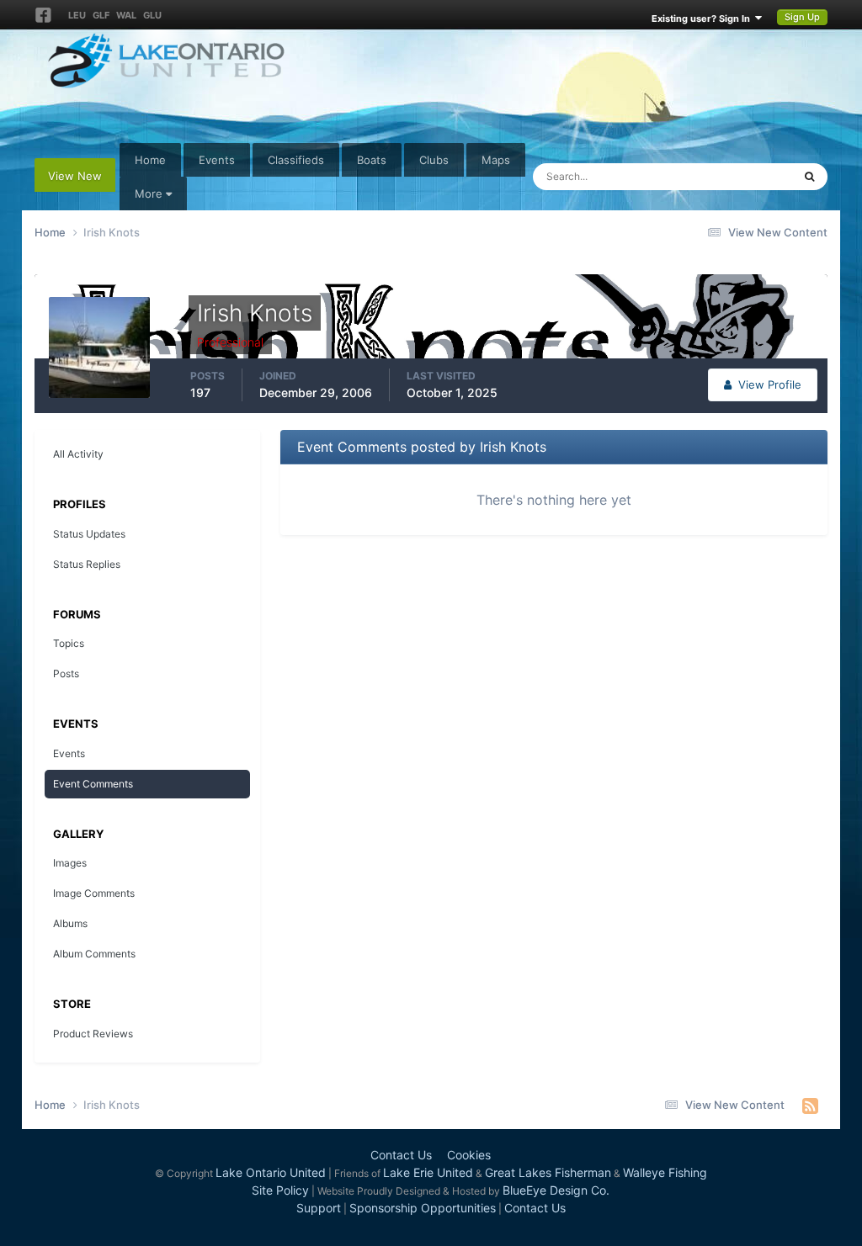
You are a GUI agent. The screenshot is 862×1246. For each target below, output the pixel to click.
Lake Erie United (428, 1172)
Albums (70, 923)
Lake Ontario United (271, 1172)
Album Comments (94, 953)
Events (217, 160)
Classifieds (296, 160)
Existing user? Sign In (703, 18)
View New (75, 176)
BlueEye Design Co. (556, 1190)
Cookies (469, 1155)
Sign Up (802, 17)
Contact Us (401, 1155)
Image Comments (94, 893)
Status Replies (86, 564)
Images (70, 862)
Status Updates (732, 176)
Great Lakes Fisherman (548, 1172)
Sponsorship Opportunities (422, 1208)
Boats (371, 160)
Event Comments (93, 783)
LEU (77, 15)
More (148, 193)
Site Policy (280, 1190)
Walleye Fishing (665, 1172)
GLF (101, 15)
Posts (66, 673)
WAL (126, 15)
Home (150, 160)
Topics (68, 643)
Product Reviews (93, 1033)
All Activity (78, 454)
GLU (152, 15)
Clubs (434, 160)
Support (318, 1208)
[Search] (809, 176)
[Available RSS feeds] (810, 1105)
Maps (496, 160)
